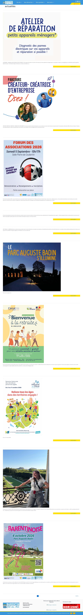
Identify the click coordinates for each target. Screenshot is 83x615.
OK (71, 613)
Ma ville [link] (19, 2)
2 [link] (39, 595)
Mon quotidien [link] (40, 2)
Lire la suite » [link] (73, 66)
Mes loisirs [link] (50, 2)
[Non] (81, 613)
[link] (8, 2)
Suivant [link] (77, 595)
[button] (21, 2)
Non (74, 613)
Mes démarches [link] (28, 2)
